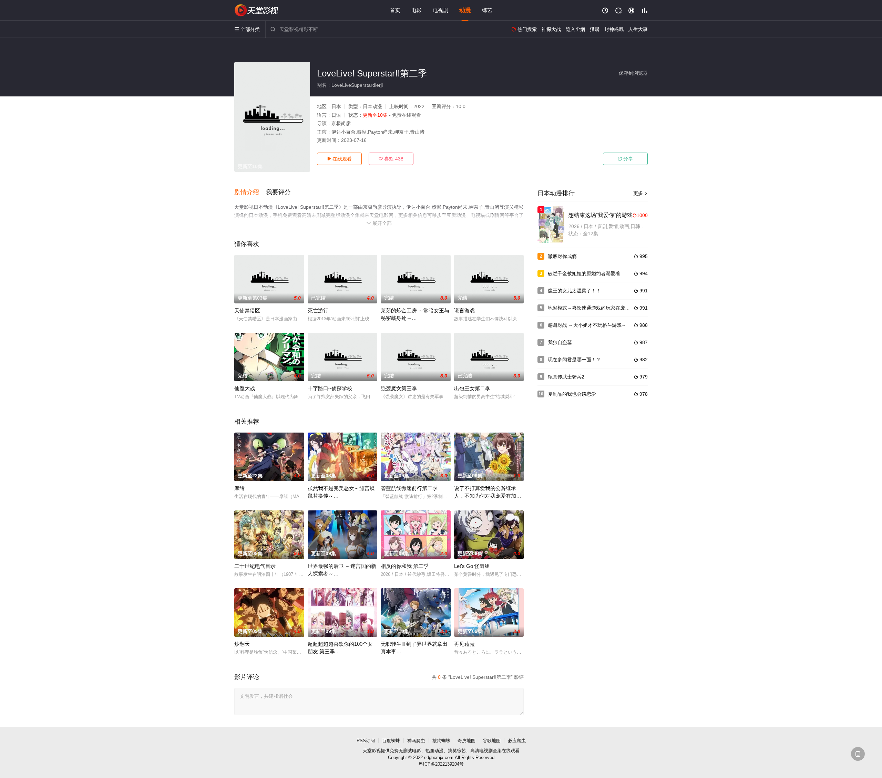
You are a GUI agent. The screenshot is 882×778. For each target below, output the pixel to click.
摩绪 (239, 488)
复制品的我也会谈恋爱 (572, 394)
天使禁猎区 (247, 310)
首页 (395, 10)
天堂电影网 (256, 10)
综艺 (487, 10)
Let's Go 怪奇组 (472, 566)
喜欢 (391, 159)
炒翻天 (242, 644)
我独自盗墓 (560, 342)
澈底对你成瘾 (562, 256)
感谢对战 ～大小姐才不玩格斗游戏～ (587, 325)
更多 (640, 193)
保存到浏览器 (633, 73)
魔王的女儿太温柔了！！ (574, 290)
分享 (625, 159)
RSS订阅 (366, 740)
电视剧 (440, 10)
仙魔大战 (244, 388)
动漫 (465, 10)
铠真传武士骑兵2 (566, 377)
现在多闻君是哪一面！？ (574, 359)
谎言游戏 (464, 310)
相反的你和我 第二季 (405, 566)
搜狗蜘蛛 (441, 740)
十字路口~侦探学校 (330, 388)
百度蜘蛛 (391, 740)
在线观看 (339, 159)
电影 (416, 10)
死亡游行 (318, 310)
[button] (250, 192)
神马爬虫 (416, 740)
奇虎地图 (466, 740)
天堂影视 (372, 750)
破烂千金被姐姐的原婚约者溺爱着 (584, 273)
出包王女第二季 (472, 388)
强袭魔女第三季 (399, 388)
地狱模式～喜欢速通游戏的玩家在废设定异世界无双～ (606, 308)
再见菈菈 (464, 644)
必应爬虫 (517, 740)
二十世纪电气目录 (255, 566)
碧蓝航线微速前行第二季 (409, 488)
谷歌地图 (492, 740)
